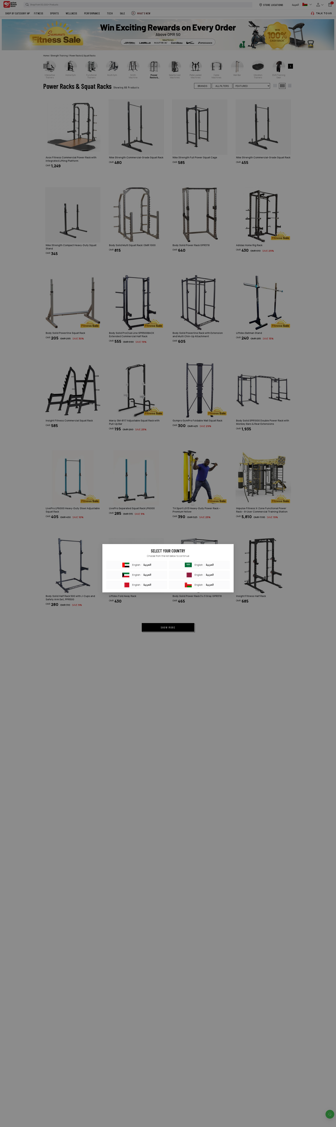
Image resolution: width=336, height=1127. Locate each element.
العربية (147, 565)
